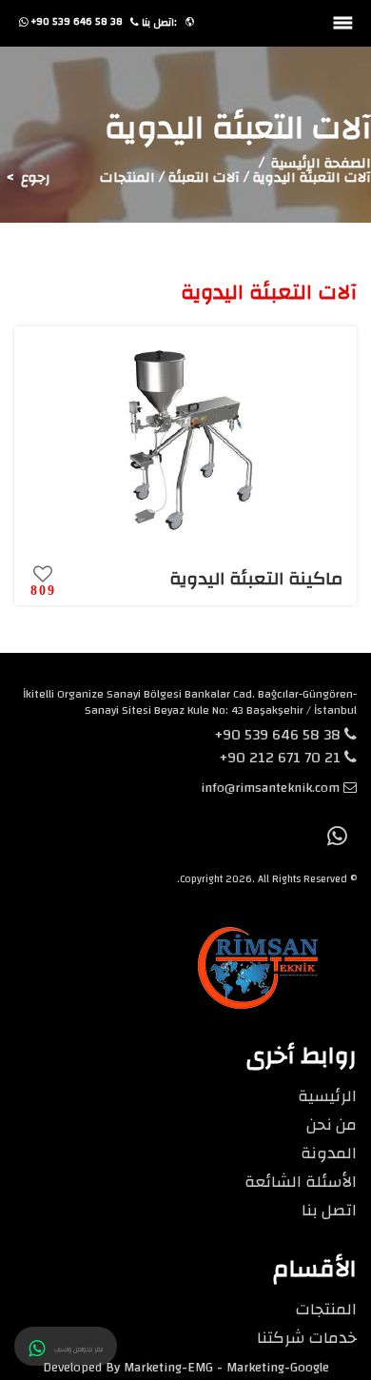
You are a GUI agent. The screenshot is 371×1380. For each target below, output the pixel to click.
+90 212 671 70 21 (281, 757)
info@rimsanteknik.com (270, 788)
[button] (190, 22)
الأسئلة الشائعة (300, 1181)
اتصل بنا (329, 1210)
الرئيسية (327, 1096)
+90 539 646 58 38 (279, 734)
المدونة (329, 1153)
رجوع (35, 177)
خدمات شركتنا (307, 1337)
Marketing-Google (277, 1367)
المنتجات (326, 1309)
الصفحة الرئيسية (321, 163)
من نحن (331, 1124)
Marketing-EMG (168, 1367)
